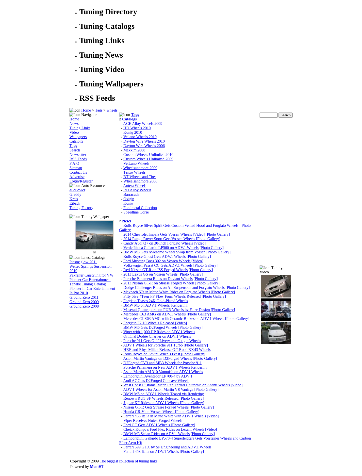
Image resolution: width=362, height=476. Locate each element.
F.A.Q (74, 163)
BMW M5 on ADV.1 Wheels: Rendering (155, 305)
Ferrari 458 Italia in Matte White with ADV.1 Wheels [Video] (171, 416)
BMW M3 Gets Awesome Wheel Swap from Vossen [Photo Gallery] (176, 252)
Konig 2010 (132, 132)
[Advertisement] (276, 191)
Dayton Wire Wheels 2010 (144, 141)
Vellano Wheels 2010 (140, 137)
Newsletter (77, 154)
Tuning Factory (81, 208)
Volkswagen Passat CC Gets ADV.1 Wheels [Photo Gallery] (170, 265)
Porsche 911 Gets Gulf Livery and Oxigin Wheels (162, 341)
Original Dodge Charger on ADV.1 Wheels (157, 336)
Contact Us (78, 172)
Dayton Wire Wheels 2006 (144, 146)
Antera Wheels (134, 185)
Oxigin (128, 199)
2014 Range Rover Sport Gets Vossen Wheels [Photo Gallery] (171, 239)
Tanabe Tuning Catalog (87, 284)
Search (74, 150)
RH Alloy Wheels (137, 190)
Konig (128, 203)
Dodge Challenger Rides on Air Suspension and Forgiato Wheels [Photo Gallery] (186, 287)
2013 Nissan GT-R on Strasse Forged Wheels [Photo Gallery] (171, 283)
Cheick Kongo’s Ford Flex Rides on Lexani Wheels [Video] (170, 429)
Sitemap (75, 168)
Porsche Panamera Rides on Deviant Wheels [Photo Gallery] (170, 279)
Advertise (76, 177)
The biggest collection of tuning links (128, 461)
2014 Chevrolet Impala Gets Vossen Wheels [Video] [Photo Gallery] (176, 234)
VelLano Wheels (136, 163)
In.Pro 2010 (78, 293)
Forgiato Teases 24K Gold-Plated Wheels (155, 301)
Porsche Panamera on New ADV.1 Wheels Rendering (165, 367)
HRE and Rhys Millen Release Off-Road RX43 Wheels (167, 349)
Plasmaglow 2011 (83, 262)
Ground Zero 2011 (84, 297)
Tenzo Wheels (134, 172)
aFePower (77, 190)
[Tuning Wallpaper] (94, 248)
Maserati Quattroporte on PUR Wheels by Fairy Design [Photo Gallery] (179, 310)
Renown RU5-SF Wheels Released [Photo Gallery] (163, 398)
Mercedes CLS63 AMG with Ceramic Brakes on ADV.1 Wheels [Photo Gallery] (186, 318)
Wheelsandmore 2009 (140, 168)
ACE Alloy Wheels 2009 (142, 123)
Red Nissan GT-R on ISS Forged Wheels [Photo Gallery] (168, 270)
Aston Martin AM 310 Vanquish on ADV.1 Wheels (163, 372)
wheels (112, 110)
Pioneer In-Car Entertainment (92, 288)
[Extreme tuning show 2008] (276, 342)
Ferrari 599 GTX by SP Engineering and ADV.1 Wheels (167, 447)
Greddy (75, 194)
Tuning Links (79, 128)
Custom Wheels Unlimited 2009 (148, 159)
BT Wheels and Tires (139, 177)
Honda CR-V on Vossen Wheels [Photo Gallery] (161, 412)
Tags (98, 110)
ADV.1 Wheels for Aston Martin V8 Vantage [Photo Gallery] (170, 389)
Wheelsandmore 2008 (140, 181)
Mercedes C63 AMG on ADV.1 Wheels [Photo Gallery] (167, 314)
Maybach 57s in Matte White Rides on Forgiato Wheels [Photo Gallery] (179, 292)
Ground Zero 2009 (84, 302)
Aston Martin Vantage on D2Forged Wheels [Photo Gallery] (170, 358)
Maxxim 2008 (134, 150)
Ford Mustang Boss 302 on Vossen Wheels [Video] (163, 261)
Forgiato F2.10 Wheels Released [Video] (155, 323)
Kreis (73, 199)
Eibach (74, 203)
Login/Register (81, 181)
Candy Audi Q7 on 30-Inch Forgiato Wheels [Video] (164, 243)
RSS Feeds (78, 159)
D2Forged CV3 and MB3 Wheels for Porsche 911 (162, 363)
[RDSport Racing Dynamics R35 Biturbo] (276, 296)
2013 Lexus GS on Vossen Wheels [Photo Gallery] (163, 274)
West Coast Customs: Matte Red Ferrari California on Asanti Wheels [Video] (183, 385)
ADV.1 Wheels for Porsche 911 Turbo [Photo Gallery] (165, 345)
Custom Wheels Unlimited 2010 (148, 154)
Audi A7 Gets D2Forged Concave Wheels (156, 380)
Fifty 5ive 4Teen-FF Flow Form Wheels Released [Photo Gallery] (174, 296)
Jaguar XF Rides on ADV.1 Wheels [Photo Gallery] (163, 403)
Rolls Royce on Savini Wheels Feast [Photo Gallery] (164, 354)
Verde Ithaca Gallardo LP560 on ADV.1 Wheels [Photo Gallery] (173, 248)
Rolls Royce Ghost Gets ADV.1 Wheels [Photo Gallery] (167, 256)
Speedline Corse (136, 212)
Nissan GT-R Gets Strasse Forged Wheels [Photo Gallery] (168, 407)
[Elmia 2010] (276, 319)
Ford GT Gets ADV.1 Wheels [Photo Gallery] (159, 425)
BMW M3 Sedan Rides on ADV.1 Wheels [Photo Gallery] (169, 434)
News (74, 123)
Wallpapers (78, 137)
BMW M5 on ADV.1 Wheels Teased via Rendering (163, 394)
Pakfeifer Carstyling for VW (91, 275)
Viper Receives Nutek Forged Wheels (152, 420)
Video (74, 132)
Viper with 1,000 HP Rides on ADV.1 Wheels (159, 332)
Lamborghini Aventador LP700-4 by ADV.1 (157, 376)
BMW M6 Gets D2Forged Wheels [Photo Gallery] (162, 327)
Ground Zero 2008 (84, 306)
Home (86, 110)
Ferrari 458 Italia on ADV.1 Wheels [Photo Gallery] (163, 451)
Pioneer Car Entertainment (90, 280)
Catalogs (76, 141)
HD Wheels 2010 (137, 128)
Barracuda (131, 194)
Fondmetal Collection (140, 208)
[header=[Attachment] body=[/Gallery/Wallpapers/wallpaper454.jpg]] (94, 253)
